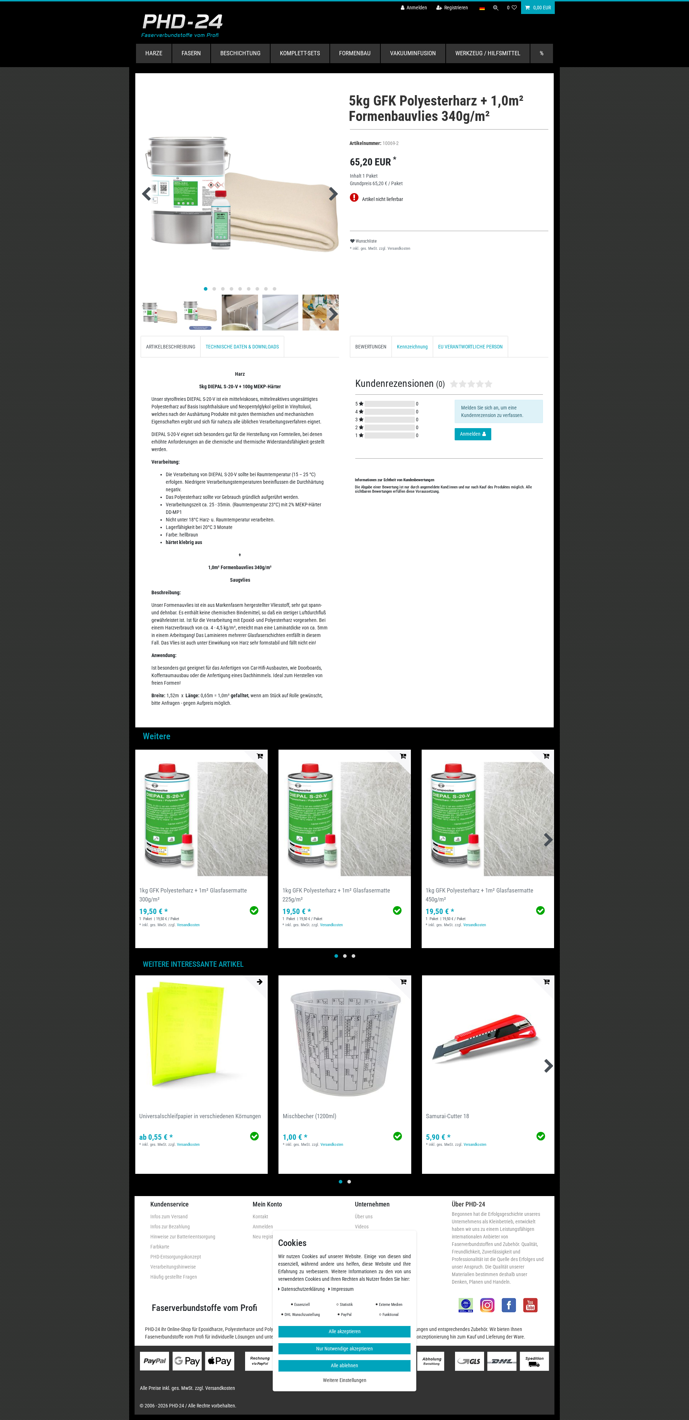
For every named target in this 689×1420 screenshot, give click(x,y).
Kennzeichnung (412, 347)
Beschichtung (240, 53)
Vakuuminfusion (413, 53)
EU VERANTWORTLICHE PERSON (470, 347)
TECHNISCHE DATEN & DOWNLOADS (242, 347)
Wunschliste (366, 241)
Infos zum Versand (169, 1216)
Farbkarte (159, 1247)
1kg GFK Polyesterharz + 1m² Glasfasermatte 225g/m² (336, 895)
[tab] (171, 346)
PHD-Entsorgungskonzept (175, 1257)
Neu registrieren (269, 1236)
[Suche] (496, 7)
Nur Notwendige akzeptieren (344, 1348)
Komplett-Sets (300, 53)
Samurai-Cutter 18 (447, 1116)
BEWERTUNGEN (370, 347)
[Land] (481, 7)
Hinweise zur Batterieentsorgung (182, 1236)
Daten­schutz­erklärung (303, 1289)
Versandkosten (398, 248)
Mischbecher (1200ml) (309, 1116)
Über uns (363, 1216)
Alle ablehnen (344, 1366)
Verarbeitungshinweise (173, 1267)
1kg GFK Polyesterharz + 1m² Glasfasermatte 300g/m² (193, 895)
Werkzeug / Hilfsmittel (487, 53)
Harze (153, 53)
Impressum (342, 1289)
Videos (362, 1226)
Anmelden (263, 1226)
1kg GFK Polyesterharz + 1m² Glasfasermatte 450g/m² (479, 895)
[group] (201, 816)
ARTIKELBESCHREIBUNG (170, 347)
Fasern (191, 53)
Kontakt (260, 1216)
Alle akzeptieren (345, 1332)
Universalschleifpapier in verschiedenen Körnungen (200, 1116)
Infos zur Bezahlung (170, 1226)
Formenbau (355, 53)
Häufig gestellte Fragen (173, 1277)
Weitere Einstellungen (344, 1380)
